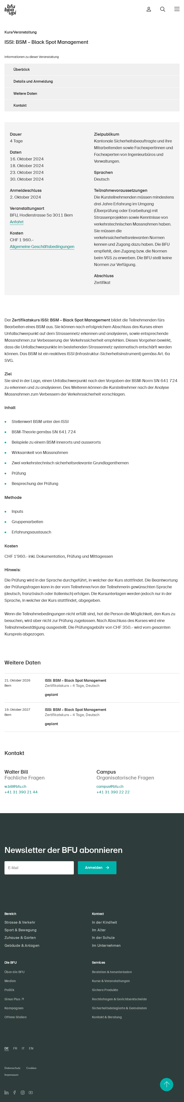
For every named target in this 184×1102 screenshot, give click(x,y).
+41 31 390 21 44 (21, 792)
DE (6, 1048)
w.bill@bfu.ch (15, 786)
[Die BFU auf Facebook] (15, 1092)
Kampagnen (14, 1008)
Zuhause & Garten (20, 937)
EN (31, 1048)
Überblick (21, 69)
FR (15, 1048)
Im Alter (99, 930)
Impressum (11, 1075)
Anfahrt (17, 222)
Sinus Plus (12, 999)
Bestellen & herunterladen (112, 972)
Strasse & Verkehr (19, 922)
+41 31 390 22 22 (113, 792)
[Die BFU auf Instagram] (23, 1092)
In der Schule (103, 937)
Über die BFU (14, 972)
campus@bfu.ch (109, 786)
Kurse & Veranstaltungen (111, 981)
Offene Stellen (15, 1017)
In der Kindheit (104, 922)
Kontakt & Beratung (107, 1017)
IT (23, 1048)
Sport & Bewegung (20, 930)
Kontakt (19, 105)
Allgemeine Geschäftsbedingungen (42, 246)
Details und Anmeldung (33, 81)
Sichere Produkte (105, 990)
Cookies (31, 1068)
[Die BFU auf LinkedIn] (6, 1092)
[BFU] (10, 10)
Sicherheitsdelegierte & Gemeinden (119, 1008)
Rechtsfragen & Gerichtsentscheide (119, 999)
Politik (9, 990)
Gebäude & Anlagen (21, 945)
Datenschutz (12, 1068)
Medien (10, 981)
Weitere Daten (25, 93)
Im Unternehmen (106, 945)
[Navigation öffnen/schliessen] (177, 9)
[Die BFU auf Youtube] (31, 1093)
